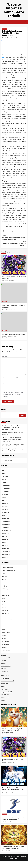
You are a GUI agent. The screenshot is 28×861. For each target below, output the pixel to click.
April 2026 (5, 479)
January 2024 (5, 548)
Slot (3, 604)
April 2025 (5, 509)
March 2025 (5, 512)
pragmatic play (5, 697)
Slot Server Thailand (7, 626)
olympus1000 (5, 595)
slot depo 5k (5, 613)
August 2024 (5, 533)
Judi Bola (4, 576)
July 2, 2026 (9, 850)
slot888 (4, 638)
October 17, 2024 (10, 338)
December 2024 (6, 521)
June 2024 (5, 539)
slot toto (16, 230)
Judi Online (5, 579)
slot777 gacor (6, 632)
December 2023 (6, 551)
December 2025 (6, 485)
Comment (5, 356)
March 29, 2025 (10, 309)
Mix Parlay (5, 589)
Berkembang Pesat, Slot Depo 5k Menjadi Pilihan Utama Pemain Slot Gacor (13, 449)
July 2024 (4, 536)
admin (5, 37)
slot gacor (5, 616)
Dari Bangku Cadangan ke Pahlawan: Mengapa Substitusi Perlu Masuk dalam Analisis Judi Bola (12, 439)
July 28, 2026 (9, 280)
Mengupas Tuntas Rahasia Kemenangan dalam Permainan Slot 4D (13, 237)
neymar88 (5, 592)
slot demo (3, 660)
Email (17, 377)
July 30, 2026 (9, 734)
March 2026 (5, 482)
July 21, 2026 (9, 792)
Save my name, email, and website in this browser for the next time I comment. (13, 394)
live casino (5, 582)
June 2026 (5, 473)
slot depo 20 (4, 671)
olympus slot (4, 683)
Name (4, 377)
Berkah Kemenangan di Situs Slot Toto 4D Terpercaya (13, 433)
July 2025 (4, 500)
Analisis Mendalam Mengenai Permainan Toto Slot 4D (14, 243)
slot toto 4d (22, 230)
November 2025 (6, 488)
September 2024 (6, 530)
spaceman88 (5, 641)
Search (3, 409)
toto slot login (4, 689)
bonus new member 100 (8, 570)
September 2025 (6, 494)
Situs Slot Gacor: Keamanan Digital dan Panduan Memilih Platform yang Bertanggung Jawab (12, 427)
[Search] (25, 22)
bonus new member (7, 567)
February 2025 (6, 515)
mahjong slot (5, 586)
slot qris (4, 623)
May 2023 (5, 557)
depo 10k (3, 655)
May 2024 (5, 542)
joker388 (3, 663)
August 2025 (5, 497)
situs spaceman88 (9, 230)
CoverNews (23, 856)
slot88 (4, 635)
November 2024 (6, 524)
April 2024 (5, 545)
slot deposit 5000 (5, 657)
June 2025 (5, 503)
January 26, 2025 (11, 37)
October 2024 (6, 527)
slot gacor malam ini (6, 692)
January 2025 (5, 518)
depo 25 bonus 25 (5, 666)
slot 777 (4, 607)
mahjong (3, 686)
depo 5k (3, 700)
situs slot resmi (5, 694)
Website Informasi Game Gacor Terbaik (14, 10)
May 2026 (5, 476)
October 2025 (6, 491)
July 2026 (4, 470)
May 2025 (5, 506)
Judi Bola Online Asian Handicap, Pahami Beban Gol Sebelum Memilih (13, 445)
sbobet (4, 598)
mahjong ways (5, 675)
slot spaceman (5, 678)
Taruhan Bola (5, 644)
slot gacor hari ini (7, 619)
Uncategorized (6, 650)
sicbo (3, 601)
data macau (4, 668)
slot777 (4, 629)
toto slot (5, 28)
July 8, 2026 (9, 821)
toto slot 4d (10, 231)
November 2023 (6, 554)
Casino (4, 573)
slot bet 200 (5, 610)
